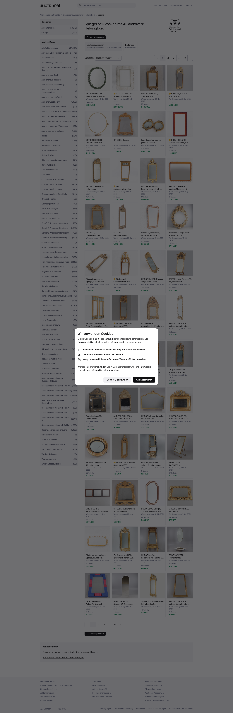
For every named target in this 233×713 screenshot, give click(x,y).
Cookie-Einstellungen (117, 379)
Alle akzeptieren (144, 379)
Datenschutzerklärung (124, 366)
